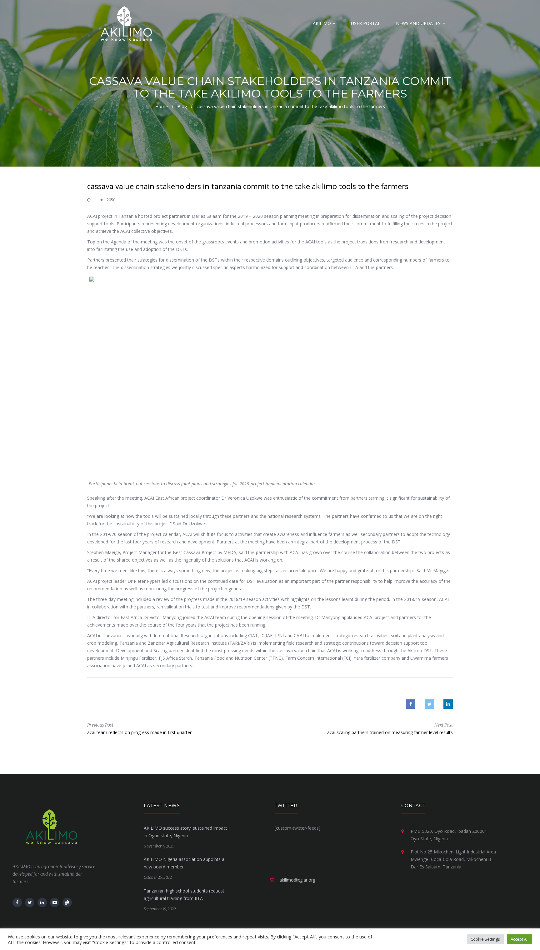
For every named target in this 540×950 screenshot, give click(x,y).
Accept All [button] (519, 939)
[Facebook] (17, 902)
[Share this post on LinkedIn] (448, 704)
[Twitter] (29, 902)
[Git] (67, 902)
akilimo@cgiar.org (297, 880)
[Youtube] (54, 902)
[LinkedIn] (42, 902)
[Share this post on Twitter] (429, 704)
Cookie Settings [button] (485, 939)
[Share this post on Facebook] (410, 704)
